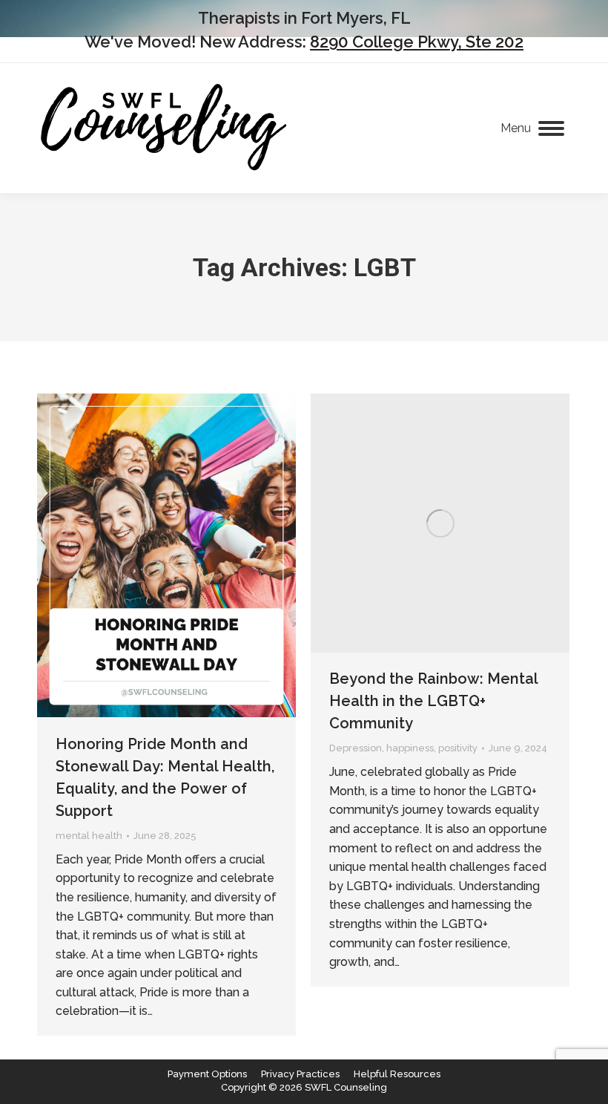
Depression (355, 748)
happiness (410, 748)
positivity (458, 748)
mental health (89, 835)
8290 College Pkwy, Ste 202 (416, 41)
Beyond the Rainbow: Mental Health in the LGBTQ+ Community (433, 701)
